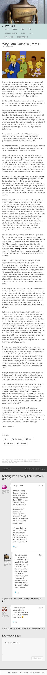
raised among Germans (18, 248)
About (32, 33)
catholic (4, 461)
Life (23, 29)
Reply (41, 486)
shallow (37, 461)
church (10, 461)
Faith (7, 29)
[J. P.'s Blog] (23, 12)
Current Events (11, 33)
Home (23, 33)
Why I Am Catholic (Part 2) (34, 469)
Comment (37, 658)
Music (15, 29)
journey (26, 461)
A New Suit (7, 469)
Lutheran (31, 461)
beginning (31, 460)
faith (21, 461)
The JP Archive (22, 37)
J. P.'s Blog (8, 26)
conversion (16, 461)
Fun (30, 29)
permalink (14, 462)
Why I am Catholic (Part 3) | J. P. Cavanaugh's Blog (27, 628)
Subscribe (9, 37)
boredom (37, 460)
